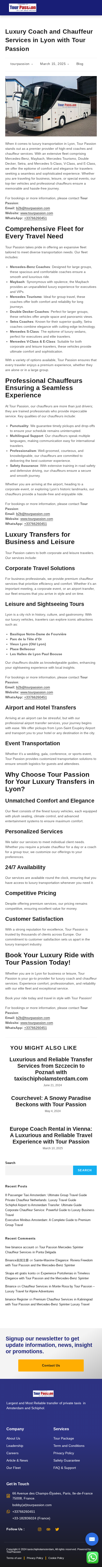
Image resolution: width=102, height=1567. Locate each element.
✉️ (92, 1539)
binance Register (16, 1299)
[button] (95, 8)
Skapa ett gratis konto (20, 1273)
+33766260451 (35, 218)
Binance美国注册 (17, 1260)
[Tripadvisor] (48, 1529)
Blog (79, 64)
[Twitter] (57, 1529)
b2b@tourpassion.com (33, 208)
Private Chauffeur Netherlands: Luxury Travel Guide (40, 1200)
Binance (10, 1286)
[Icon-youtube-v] (66, 1529)
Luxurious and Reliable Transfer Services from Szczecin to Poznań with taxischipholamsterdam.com (51, 1069)
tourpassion (20, 64)
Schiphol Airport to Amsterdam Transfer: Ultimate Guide (43, 1205)
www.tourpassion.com (36, 213)
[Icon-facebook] (31, 1529)
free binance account (19, 1247)
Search (10, 1163)
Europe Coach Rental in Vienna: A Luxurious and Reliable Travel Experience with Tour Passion (51, 1135)
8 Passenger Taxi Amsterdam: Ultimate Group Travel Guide (46, 1195)
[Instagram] (39, 1529)
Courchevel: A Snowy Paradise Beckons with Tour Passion (51, 1101)
